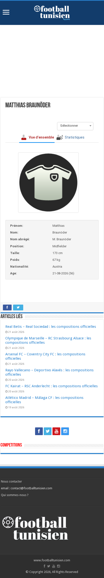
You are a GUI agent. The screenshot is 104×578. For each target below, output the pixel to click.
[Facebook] (39, 431)
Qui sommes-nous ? (15, 495)
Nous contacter (11, 481)
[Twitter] (48, 431)
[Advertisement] (52, 61)
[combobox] (75, 125)
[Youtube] (56, 431)
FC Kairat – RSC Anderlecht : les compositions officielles (51, 386)
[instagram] (65, 431)
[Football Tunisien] (52, 12)
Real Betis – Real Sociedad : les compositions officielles (50, 326)
